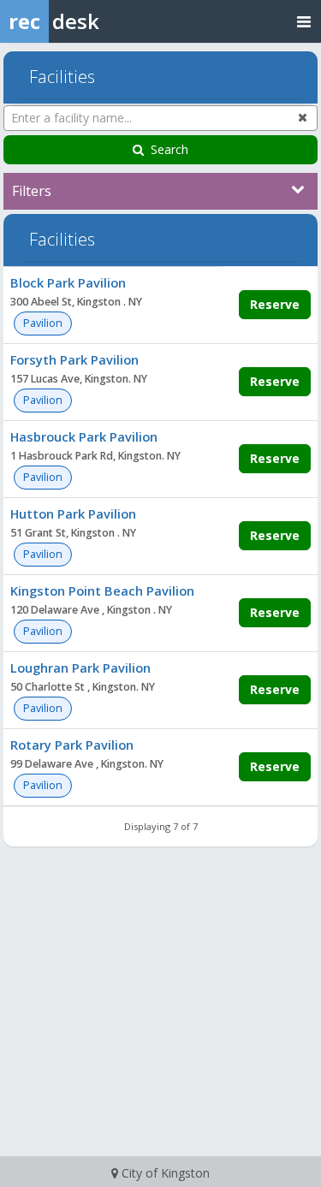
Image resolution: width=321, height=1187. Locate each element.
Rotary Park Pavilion (72, 744)
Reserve (275, 304)
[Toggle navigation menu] (304, 21)
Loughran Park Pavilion (80, 667)
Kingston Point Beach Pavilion (102, 590)
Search (169, 149)
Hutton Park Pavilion (73, 513)
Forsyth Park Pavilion (74, 359)
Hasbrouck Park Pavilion (84, 436)
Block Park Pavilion (68, 282)
